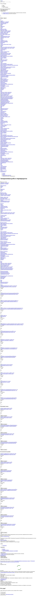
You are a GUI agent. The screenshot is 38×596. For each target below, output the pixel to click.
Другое (5, 18)
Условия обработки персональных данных (7, 572)
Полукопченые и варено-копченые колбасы (7, 75)
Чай (1, 107)
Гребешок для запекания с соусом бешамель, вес (8, 348)
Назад (2, 580)
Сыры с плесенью (3, 63)
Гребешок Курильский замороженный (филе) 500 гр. (9, 294)
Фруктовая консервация (4, 100)
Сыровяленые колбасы (4, 76)
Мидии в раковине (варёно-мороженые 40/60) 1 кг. (9, 301)
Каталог (2, 18)
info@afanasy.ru (3, 579)
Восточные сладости (3, 33)
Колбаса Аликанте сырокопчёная (6, 480)
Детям (1, 110)
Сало (1, 77)
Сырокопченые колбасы (4, 145)
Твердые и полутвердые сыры (5, 67)
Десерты (1, 35)
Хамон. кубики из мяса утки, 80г (6, 417)
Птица (1, 119)
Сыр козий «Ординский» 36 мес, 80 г (6, 516)
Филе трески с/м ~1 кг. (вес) (5, 382)
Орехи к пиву (2, 49)
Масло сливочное (3, 224)
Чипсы (1, 50)
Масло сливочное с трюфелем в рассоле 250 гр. (8, 490)
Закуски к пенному (3, 52)
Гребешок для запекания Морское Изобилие (7, 357)
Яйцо (1, 58)
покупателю (2, 547)
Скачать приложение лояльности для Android (10, 550)
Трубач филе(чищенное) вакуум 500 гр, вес (7, 332)
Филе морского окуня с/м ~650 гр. (6, 365)
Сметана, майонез (3, 57)
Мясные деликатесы (3, 72)
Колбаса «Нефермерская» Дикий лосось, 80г (7, 454)
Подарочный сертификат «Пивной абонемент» (8, 426)
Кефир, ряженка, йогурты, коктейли (6, 56)
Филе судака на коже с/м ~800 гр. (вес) (6, 373)
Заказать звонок (3, 556)
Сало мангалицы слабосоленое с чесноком (7, 525)
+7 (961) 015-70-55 (5, 12)
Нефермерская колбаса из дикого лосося (7, 498)
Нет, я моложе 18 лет (5, 536)
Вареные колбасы (3, 74)
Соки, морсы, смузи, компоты (5, 93)
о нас (1, 543)
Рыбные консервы (3, 83)
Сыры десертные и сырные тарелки (6, 64)
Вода (1, 90)
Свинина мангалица (3, 40)
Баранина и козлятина (4, 41)
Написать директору (4, 557)
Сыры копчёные (3, 69)
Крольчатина (2, 42)
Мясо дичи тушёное (3, 29)
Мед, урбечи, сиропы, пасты (5, 34)
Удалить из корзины (4, 415)
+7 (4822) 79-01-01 (5, 13)
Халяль (1, 43)
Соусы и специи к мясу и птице (5, 44)
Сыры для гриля (3, 137)
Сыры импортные (3, 68)
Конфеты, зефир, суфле (4, 32)
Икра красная (2, 152)
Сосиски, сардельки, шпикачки (5, 73)
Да (1, 536)
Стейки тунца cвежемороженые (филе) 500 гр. (8, 398)
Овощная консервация (4, 99)
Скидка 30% (2, 86)
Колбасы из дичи (3, 192)
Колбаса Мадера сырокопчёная (5, 471)
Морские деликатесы (4, 81)
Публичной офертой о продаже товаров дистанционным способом (17, 561)
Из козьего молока (3, 55)
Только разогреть (3, 23)
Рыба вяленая (2, 82)
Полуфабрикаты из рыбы (4, 85)
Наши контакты (3, 552)
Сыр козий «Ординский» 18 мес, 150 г (6, 434)
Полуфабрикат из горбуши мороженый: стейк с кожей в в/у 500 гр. (11, 324)
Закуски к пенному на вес (4, 51)
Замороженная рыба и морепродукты (6, 84)
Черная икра (2, 26)
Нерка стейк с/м (3, 316)
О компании (4, 545)
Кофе (1, 106)
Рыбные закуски (3, 87)
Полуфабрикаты (3, 162)
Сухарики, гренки (3, 48)
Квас (1, 91)
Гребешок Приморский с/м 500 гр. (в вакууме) (8, 286)
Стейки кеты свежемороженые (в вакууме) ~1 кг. (8, 390)
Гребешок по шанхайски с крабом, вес (6, 340)
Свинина (1, 39)
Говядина (2, 118)
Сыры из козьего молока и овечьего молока (7, 138)
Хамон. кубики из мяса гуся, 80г (5, 409)
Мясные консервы (3, 78)
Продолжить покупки (9, 594)
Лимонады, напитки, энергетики (6, 92)
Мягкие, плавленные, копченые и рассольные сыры (9, 65)
